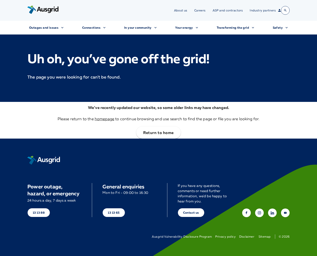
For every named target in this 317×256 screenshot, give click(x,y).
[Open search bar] (285, 10)
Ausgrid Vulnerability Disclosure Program (182, 236)
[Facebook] (246, 213)
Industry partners (263, 10)
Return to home (158, 132)
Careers (200, 10)
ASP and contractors (228, 10)
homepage (104, 118)
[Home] (43, 160)
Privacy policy (225, 236)
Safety (278, 27)
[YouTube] (285, 213)
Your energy (184, 27)
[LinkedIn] (272, 213)
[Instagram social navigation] (259, 213)
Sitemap (265, 236)
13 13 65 (113, 212)
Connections (91, 27)
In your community (138, 27)
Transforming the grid (233, 27)
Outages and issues (43, 27)
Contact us (191, 212)
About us (180, 10)
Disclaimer (246, 236)
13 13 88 (39, 212)
